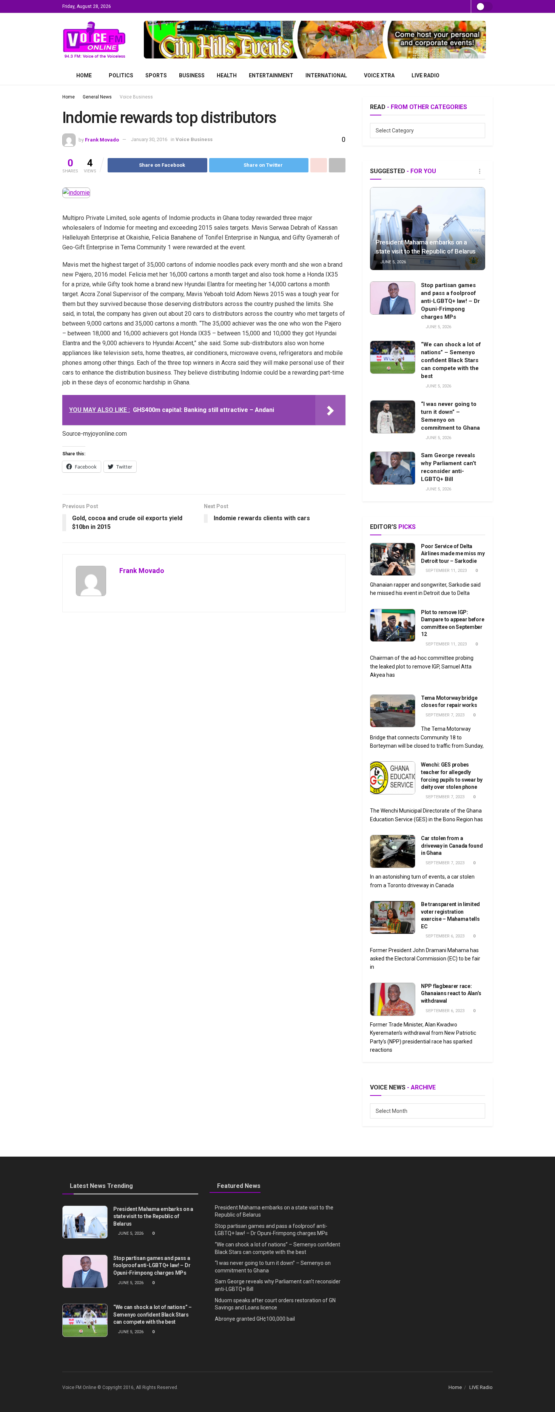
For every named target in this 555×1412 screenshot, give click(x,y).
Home (84, 75)
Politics (121, 75)
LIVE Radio (425, 75)
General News (97, 97)
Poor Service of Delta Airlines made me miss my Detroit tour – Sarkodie (452, 553)
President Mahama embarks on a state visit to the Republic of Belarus (153, 1216)
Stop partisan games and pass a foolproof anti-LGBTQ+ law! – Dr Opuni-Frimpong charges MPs (450, 301)
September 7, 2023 (444, 715)
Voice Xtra (379, 75)
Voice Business (136, 97)
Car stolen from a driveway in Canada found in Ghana (452, 845)
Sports (156, 75)
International (326, 75)
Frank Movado (102, 139)
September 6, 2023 (444, 936)
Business (192, 75)
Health (227, 75)
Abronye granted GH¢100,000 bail (255, 1319)
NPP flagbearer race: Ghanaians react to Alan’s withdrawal (451, 993)
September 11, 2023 (445, 570)
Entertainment (271, 75)
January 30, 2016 (149, 139)
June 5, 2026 (392, 262)
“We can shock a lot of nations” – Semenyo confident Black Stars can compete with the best (451, 360)
